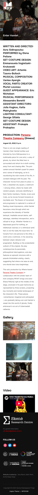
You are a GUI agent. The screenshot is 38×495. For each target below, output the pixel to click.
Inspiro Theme (14, 491)
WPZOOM (25, 491)
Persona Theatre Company (13, 272)
